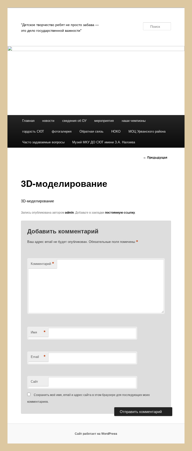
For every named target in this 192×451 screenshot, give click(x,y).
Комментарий (42, 264)
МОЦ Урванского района (147, 131)
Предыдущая (155, 157)
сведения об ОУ (74, 120)
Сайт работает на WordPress (96, 433)
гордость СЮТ (33, 131)
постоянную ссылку (120, 212)
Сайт (34, 381)
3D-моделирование (37, 200)
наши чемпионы (134, 120)
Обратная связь (92, 131)
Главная (28, 120)
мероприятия (104, 120)
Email (38, 357)
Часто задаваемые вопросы (43, 142)
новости (48, 120)
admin (69, 212)
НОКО (115, 131)
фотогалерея (62, 131)
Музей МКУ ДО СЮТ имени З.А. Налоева (103, 142)
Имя (38, 332)
